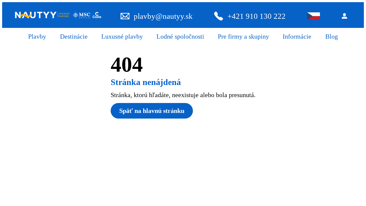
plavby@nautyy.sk (163, 16)
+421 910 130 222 (256, 16)
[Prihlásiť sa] (346, 16)
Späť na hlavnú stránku (151, 110)
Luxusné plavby (122, 36)
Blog (331, 36)
